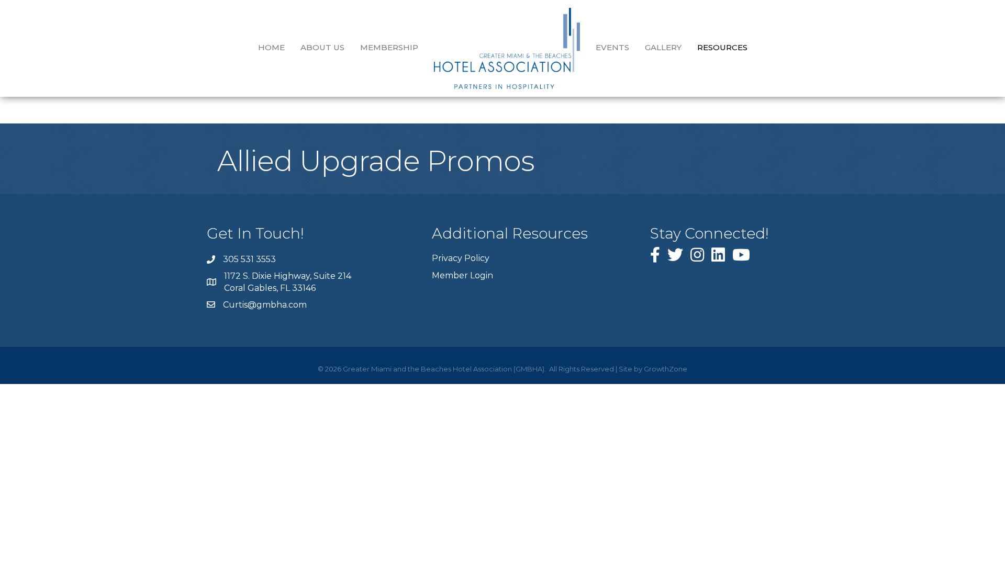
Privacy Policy (460, 258)
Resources (722, 47)
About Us (322, 47)
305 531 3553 (249, 259)
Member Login (462, 275)
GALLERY (663, 47)
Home (271, 47)
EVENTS (612, 47)
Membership (389, 47)
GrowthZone (665, 369)
